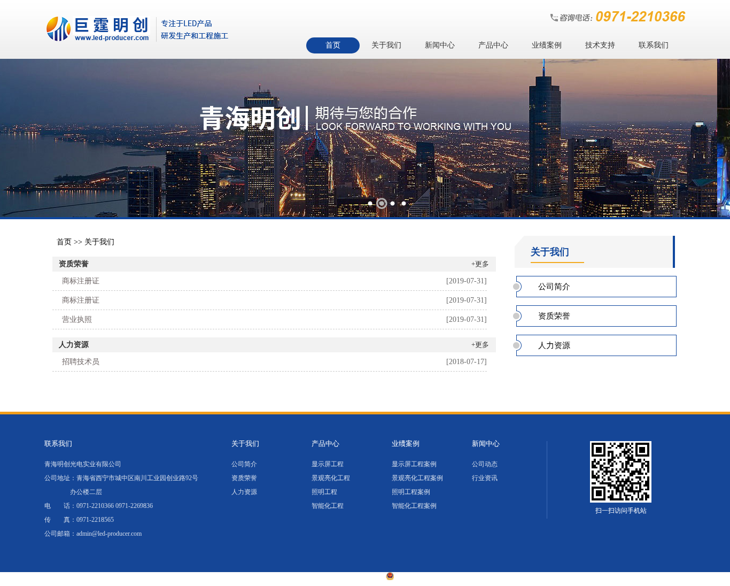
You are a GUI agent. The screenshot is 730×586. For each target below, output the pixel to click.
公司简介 (554, 286)
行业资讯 (485, 478)
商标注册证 (80, 281)
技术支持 (600, 45)
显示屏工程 (328, 464)
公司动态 (485, 464)
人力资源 (74, 345)
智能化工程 (328, 506)
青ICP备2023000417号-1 (340, 578)
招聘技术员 (80, 362)
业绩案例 (547, 45)
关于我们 (386, 45)
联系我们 (654, 45)
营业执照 (77, 319)
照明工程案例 (411, 492)
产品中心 (493, 45)
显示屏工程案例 (414, 464)
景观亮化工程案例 (417, 478)
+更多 (480, 264)
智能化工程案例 (414, 506)
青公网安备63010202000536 (438, 578)
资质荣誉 (74, 264)
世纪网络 (539, 578)
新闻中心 (440, 45)
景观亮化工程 (331, 478)
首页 (332, 45)
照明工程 (324, 492)
